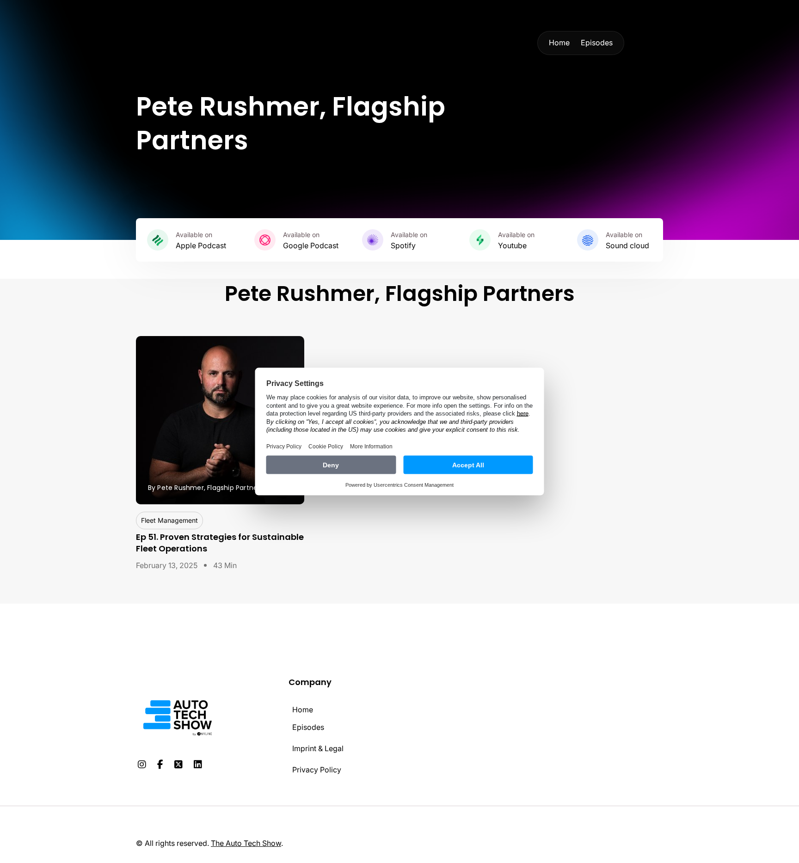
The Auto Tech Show (246, 843)
